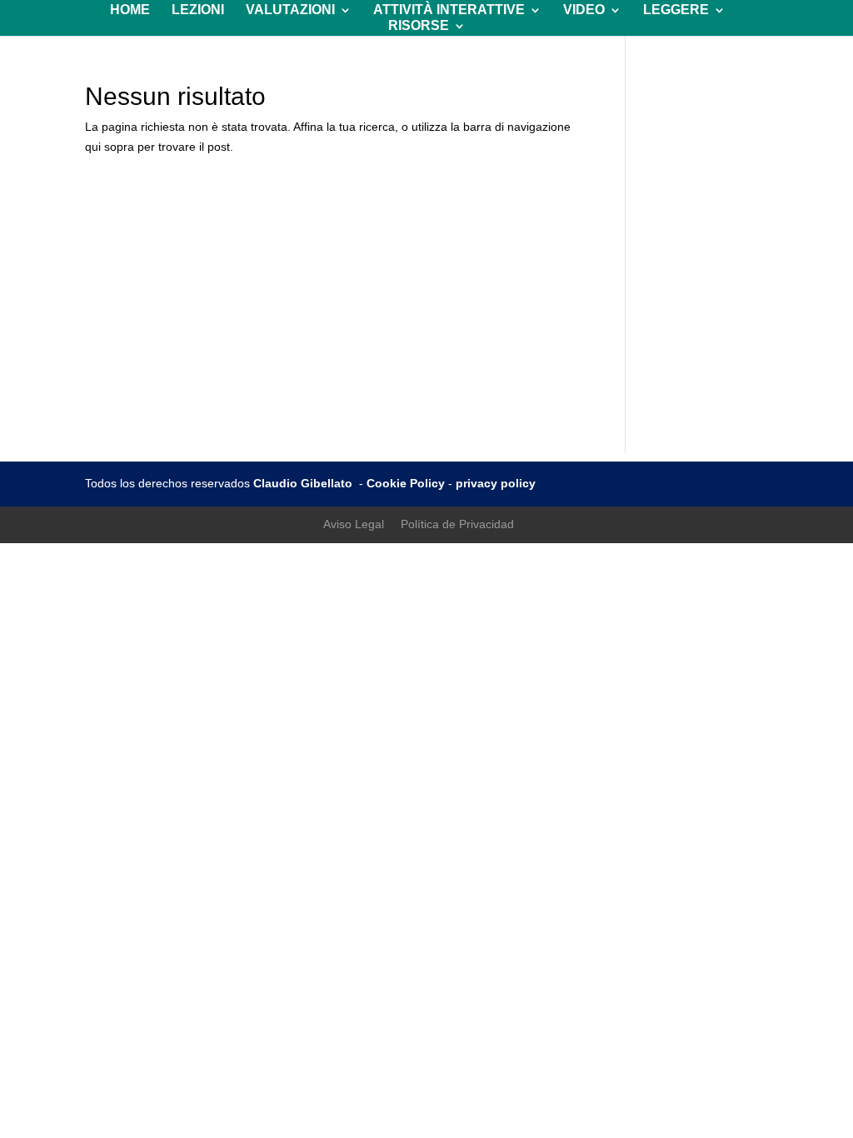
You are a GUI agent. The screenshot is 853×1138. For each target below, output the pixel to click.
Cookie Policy (406, 483)
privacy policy (496, 483)
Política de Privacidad (457, 524)
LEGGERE (676, 10)
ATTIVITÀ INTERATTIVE (449, 10)
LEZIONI (198, 10)
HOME (130, 10)
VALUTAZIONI (290, 10)
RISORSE (418, 26)
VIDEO (584, 10)
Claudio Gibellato (304, 483)
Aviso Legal (353, 524)
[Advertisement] (427, 336)
